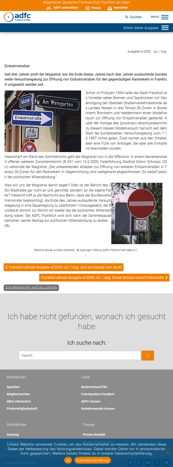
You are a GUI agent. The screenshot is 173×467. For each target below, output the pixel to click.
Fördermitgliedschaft (22, 408)
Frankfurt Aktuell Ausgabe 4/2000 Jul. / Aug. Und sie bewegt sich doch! (65, 267)
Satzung (13, 434)
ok (68, 460)
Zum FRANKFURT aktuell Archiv (31, 287)
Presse (96, 7)
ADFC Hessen (90, 401)
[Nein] (167, 453)
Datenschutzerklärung (93, 460)
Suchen (136, 17)
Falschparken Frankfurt (97, 394)
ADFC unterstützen (66, 7)
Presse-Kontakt (94, 434)
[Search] (147, 355)
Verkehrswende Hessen (98, 408)
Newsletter (121, 7)
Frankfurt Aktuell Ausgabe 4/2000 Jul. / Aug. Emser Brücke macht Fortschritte (102, 277)
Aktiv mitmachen (19, 401)
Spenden (13, 387)
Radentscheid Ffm (94, 387)
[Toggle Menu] (164, 17)
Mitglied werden (18, 394)
